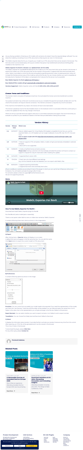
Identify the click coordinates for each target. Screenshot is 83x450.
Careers (65, 444)
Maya (45, 439)
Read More (10, 391)
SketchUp (55, 438)
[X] (3, 59)
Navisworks (46, 442)
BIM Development (7, 439)
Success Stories (67, 440)
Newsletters (66, 442)
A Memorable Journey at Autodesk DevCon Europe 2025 (16, 379)
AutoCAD (46, 437)
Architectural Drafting (28, 438)
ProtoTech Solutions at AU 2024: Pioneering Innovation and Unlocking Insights (41, 380)
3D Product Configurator (9, 438)
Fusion (45, 440)
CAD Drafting (26, 437)
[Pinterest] (3, 61)
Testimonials (66, 439)
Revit (54, 437)
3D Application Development (10, 437)
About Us (65, 437)
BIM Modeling (26, 439)
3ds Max (55, 442)
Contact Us (77, 27)
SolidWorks (55, 440)
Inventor (46, 438)
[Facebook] (3, 56)
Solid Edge (55, 439)
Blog (64, 443)
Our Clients (66, 438)
